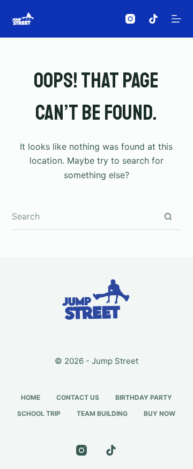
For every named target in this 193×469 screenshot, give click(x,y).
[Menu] (176, 19)
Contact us (77, 397)
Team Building (102, 413)
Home (30, 397)
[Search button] (167, 216)
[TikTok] (153, 19)
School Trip (39, 413)
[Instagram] (130, 19)
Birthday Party (143, 397)
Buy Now (159, 413)
